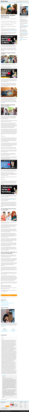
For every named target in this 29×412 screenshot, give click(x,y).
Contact (25, 407)
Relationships (21, 406)
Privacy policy (4, 297)
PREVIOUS (4, 329)
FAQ (23, 1)
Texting (21, 405)
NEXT (13, 329)
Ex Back (21, 407)
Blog (26, 1)
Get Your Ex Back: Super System (12, 30)
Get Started (7, 406)
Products (20, 1)
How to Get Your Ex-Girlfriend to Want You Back (4, 331)
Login (25, 406)
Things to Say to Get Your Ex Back (13, 331)
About (25, 404)
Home (17, 1)
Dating (20, 404)
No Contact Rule (11, 199)
